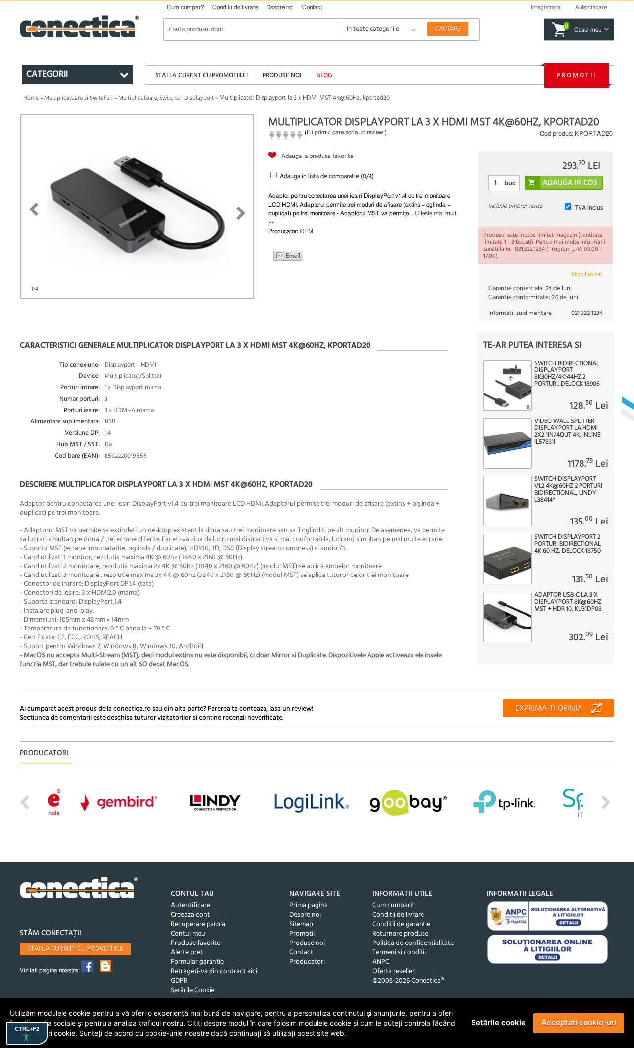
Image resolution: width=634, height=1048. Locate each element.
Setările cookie (498, 1022)
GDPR (179, 981)
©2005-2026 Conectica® (408, 981)
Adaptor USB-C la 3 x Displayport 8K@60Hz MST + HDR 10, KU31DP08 (568, 602)
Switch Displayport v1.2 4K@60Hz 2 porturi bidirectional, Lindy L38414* (568, 490)
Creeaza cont (190, 915)
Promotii (576, 75)
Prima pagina (308, 905)
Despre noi (280, 7)
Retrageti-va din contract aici (214, 971)
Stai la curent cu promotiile (75, 949)
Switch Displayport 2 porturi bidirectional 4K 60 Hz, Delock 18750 (567, 544)
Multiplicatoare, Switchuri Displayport (166, 98)
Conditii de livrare (235, 7)
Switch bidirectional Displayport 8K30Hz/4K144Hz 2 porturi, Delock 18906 (567, 374)
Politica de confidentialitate (413, 943)
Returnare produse (400, 934)
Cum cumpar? (185, 7)
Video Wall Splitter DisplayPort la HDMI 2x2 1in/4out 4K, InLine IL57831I (567, 432)
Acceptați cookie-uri (578, 1022)
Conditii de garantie (401, 924)
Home (31, 98)
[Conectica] (79, 889)
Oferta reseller (393, 971)
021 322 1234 (587, 313)
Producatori (307, 962)
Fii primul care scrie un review (345, 132)
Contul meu (188, 934)
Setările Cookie (192, 990)
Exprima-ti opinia (548, 708)
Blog (324, 75)
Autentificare (190, 905)
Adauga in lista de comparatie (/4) (327, 176)
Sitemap (301, 924)
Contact (312, 7)
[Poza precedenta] (33, 209)
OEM (306, 231)
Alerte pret (187, 952)
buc (510, 183)
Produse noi (282, 75)
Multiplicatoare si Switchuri (78, 98)
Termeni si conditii (399, 952)
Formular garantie (197, 962)
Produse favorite (195, 943)
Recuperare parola (198, 924)
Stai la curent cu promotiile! (201, 75)
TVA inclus (589, 208)
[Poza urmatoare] (241, 213)
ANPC (380, 962)
